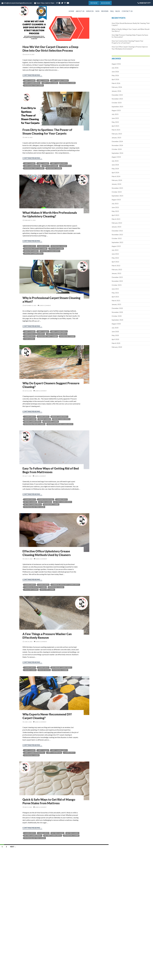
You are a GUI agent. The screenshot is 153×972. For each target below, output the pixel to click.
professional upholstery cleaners (35, 248)
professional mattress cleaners (34, 838)
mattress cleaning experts (62, 502)
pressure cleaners (30, 419)
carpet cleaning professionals (34, 752)
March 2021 (116, 300)
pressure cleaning (44, 419)
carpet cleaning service (32, 83)
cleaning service (65, 165)
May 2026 (115, 75)
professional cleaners (67, 83)
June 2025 (115, 118)
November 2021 (117, 281)
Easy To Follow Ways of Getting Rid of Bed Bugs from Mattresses (50, 470)
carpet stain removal (54, 752)
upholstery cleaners (56, 248)
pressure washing (44, 670)
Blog (117, 11)
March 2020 (116, 343)
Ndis (97, 11)
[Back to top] (149, 969)
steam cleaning (29, 339)
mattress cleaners (30, 502)
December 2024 (117, 141)
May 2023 (115, 211)
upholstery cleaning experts (50, 251)
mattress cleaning (45, 502)
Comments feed (7, 283)
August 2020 (116, 324)
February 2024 (117, 180)
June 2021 (115, 289)
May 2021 (115, 293)
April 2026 (115, 79)
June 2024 (115, 165)
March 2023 (116, 219)
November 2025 (117, 99)
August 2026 (116, 64)
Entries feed (6, 281)
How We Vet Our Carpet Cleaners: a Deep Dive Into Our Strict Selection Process (50, 48)
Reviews (104, 11)
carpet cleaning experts (59, 163)
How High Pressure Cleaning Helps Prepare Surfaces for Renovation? (8, 32)
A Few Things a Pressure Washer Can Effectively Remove (47, 635)
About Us (80, 11)
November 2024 (117, 145)
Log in (4, 278)
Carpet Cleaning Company (59, 80)
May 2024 (115, 169)
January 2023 (116, 227)
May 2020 (115, 335)
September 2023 (117, 196)
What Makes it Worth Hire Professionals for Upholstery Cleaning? (49, 214)
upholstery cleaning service (33, 253)
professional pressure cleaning (34, 424)
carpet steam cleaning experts (34, 334)
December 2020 (117, 308)
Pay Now (93, 3)
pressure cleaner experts (60, 416)
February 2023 (117, 223)
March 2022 (116, 265)
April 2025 (115, 126)
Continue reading (32, 75)
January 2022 (116, 273)
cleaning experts (29, 246)
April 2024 (115, 172)
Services (90, 11)
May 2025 (115, 122)
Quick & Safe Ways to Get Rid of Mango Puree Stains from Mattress (48, 801)
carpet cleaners (29, 80)
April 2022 (115, 262)
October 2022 (117, 238)
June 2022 (115, 254)
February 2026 (117, 87)
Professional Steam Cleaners (33, 85)
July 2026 (115, 68)
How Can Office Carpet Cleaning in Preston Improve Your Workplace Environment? (130, 48)
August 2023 (116, 200)
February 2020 (117, 347)
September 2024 (117, 153)
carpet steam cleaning (50, 83)
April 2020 (115, 339)
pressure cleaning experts (61, 419)
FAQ (112, 11)
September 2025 (117, 106)
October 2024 (117, 149)
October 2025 (117, 103)
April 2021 (115, 297)
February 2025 (117, 134)
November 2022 (117, 234)
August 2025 (116, 110)
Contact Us (127, 11)
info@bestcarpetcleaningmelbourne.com (18, 3)
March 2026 (116, 83)
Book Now (105, 3)
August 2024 (116, 157)
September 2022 (117, 242)
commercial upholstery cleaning (35, 587)
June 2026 (115, 72)
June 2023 (115, 207)
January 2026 (116, 91)
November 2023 (117, 188)
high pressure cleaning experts (61, 667)
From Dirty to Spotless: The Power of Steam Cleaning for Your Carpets (47, 131)
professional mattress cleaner (34, 507)
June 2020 (115, 331)
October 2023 (117, 192)
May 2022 (115, 258)
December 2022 (117, 231)
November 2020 (117, 312)
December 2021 (117, 277)
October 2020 (117, 316)
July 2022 (115, 250)
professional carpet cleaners (47, 336)
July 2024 (115, 161)
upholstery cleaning (31, 251)
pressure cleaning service (32, 421)
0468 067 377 (144, 3)
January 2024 (116, 184)
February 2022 (117, 269)
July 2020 (115, 328)
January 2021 (116, 304)
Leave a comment (45, 305)
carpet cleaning (43, 80)
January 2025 (116, 138)
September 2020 (117, 320)
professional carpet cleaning (34, 168)
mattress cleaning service (32, 504)
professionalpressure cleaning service (60, 424)
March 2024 (116, 176)
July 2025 (115, 114)
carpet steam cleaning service (57, 334)
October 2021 (117, 285)
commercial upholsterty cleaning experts (65, 584)
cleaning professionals (45, 499)
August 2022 (116, 246)
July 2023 (115, 203)
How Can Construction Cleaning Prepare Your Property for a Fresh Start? (127, 42)
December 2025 (117, 95)
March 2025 (116, 130)
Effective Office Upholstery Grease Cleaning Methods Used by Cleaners (46, 553)
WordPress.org (7, 286)
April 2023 (115, 215)
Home (71, 11)
